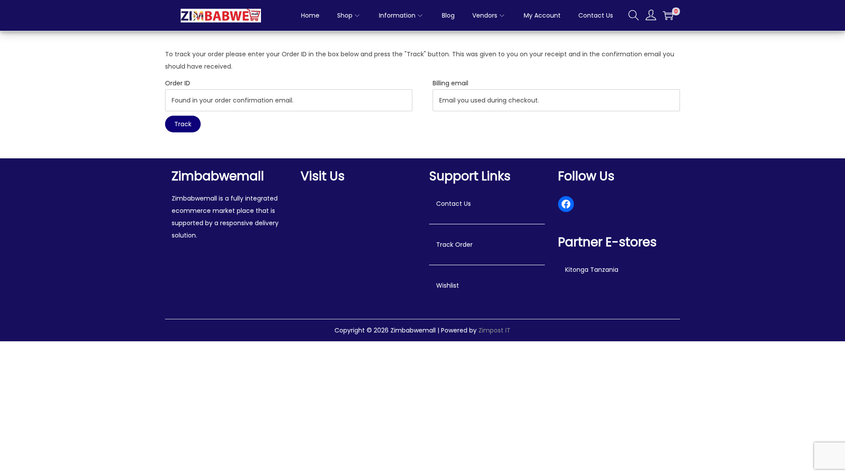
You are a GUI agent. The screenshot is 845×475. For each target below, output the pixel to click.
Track (182, 124)
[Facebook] (566, 204)
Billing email (450, 83)
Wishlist (447, 285)
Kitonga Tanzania (591, 269)
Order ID (177, 83)
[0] (668, 15)
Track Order (454, 244)
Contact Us (453, 203)
